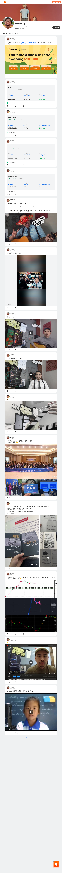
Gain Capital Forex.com (44, 95)
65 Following (26, 26)
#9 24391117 (26, 95)
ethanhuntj (12, 38)
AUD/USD (10, 95)
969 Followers (18, 26)
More (28, 211)
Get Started (56, 2)
